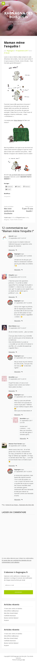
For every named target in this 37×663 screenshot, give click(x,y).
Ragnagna (10, 51)
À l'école (6, 53)
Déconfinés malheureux (11, 611)
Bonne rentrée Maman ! (11, 618)
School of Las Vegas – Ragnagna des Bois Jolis (19, 505)
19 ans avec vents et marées (13, 608)
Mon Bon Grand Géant (11, 613)
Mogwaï (6, 219)
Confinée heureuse (10, 615)
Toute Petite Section (16, 219)
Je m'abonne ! (18, 592)
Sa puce (6, 620)
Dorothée (11, 377)
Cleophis (11, 275)
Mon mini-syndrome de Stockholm (9, 210)
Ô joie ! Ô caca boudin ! (27, 209)
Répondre (12, 250)
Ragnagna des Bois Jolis (18, 15)
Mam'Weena (12, 326)
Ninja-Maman (18, 120)
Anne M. (11, 236)
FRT (24, 660)
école (27, 217)
